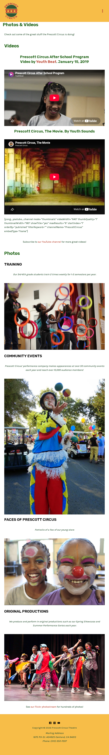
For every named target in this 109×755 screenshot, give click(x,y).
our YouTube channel (49, 241)
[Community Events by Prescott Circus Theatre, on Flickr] (54, 446)
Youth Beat (46, 62)
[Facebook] (50, 723)
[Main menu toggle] (102, 11)
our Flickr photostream (43, 706)
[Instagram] (54, 723)
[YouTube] (58, 723)
